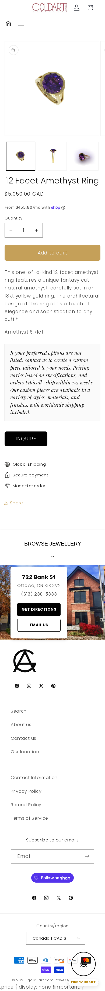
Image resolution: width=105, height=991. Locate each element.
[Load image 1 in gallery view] (20, 156)
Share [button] (16, 503)
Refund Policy (26, 805)
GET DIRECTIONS (39, 609)
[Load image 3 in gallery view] (84, 156)
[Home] (8, 24)
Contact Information (34, 777)
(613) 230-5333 (39, 594)
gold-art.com (40, 980)
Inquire (26, 438)
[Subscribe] (87, 856)
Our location (25, 752)
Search (19, 711)
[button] (90, 8)
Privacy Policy (26, 791)
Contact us (23, 738)
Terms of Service (29, 818)
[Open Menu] (21, 24)
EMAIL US (39, 625)
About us (21, 724)
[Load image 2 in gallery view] (52, 156)
